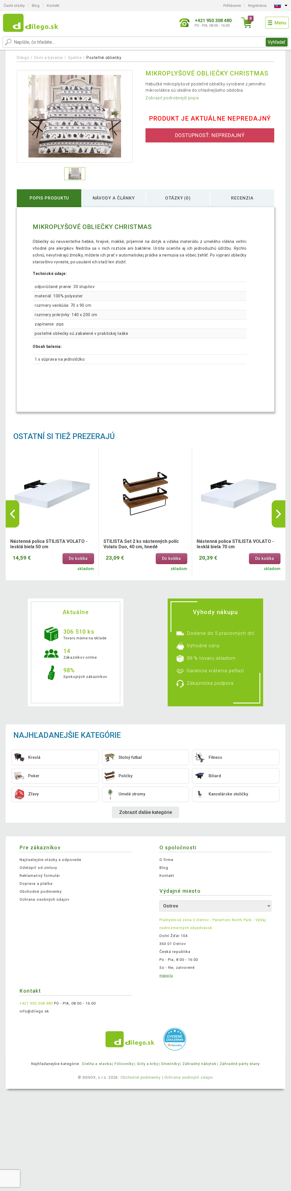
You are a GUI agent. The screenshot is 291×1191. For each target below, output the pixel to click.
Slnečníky (170, 1064)
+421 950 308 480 (36, 1003)
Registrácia (257, 5)
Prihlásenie (232, 5)
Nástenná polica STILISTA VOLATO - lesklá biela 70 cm (235, 544)
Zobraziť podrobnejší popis (172, 98)
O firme (166, 860)
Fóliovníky (124, 1064)
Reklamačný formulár (40, 875)
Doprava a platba (36, 883)
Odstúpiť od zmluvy (38, 868)
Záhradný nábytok (199, 1064)
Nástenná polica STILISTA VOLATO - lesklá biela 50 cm (49, 544)
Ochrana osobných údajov (44, 899)
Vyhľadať (276, 42)
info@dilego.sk (34, 1011)
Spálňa (75, 57)
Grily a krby (147, 1064)
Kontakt (53, 5)
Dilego (23, 57)
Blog (36, 5)
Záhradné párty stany (240, 1064)
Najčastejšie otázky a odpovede (50, 860)
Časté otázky (14, 5)
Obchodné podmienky (41, 891)
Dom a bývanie (48, 57)
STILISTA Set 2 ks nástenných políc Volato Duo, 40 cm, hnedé (141, 544)
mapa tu (166, 975)
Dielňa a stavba (97, 1064)
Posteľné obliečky (103, 57)
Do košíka (78, 558)
